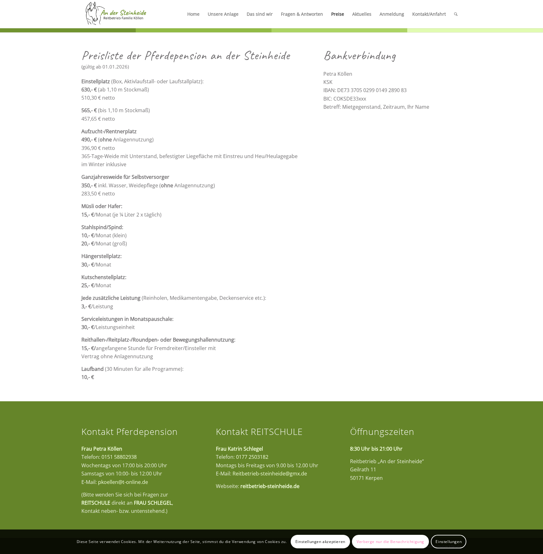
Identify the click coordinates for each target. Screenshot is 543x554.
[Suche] (456, 14)
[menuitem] (193, 14)
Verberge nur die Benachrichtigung (390, 541)
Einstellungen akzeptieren (320, 541)
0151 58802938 (119, 456)
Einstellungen (449, 541)
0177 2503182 (252, 456)
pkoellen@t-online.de (123, 482)
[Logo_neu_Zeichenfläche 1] (115, 14)
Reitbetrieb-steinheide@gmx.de (270, 473)
